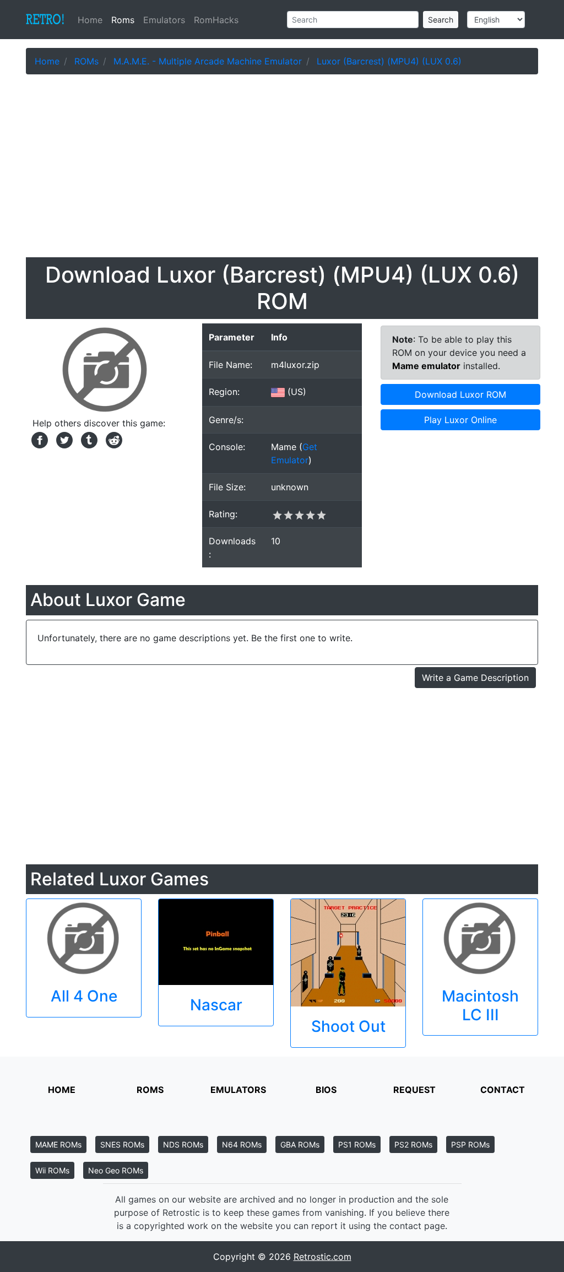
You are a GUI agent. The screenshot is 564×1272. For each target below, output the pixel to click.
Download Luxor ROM (460, 394)
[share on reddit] (111, 439)
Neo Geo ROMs (115, 1170)
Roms (122, 19)
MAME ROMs (58, 1144)
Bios (326, 1089)
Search (440, 19)
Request (414, 1089)
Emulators (164, 19)
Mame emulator (426, 365)
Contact (502, 1089)
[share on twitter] (63, 439)
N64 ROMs (242, 1144)
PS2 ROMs (413, 1144)
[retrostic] (45, 19)
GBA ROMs (299, 1144)
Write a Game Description (475, 677)
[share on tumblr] (87, 439)
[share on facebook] (38, 439)
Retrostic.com (322, 1256)
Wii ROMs (52, 1170)
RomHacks (216, 19)
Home (92, 19)
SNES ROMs (122, 1144)
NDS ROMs (183, 1144)
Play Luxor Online (460, 419)
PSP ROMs (470, 1144)
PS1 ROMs (357, 1144)
